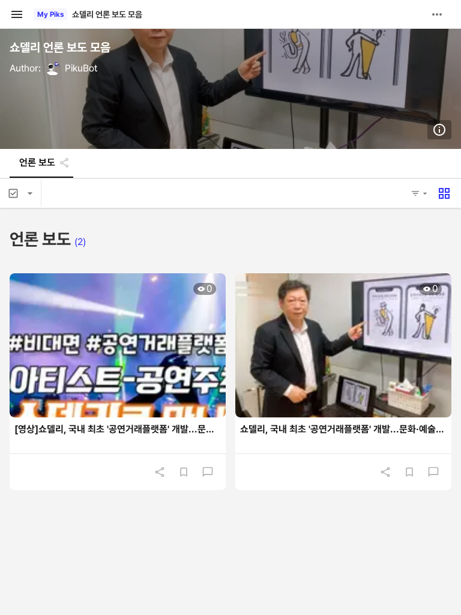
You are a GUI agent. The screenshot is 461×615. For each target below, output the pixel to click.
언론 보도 (37, 163)
